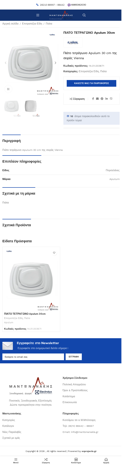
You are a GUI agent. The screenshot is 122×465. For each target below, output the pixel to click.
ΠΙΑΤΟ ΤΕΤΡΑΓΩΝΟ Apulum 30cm (25, 313)
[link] (69, 5)
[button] (5, 63)
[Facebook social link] (93, 98)
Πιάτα (49, 23)
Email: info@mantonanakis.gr (80, 432)
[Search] (84, 15)
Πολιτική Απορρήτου (74, 384)
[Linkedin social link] (106, 98)
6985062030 (78, 4)
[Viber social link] (111, 98)
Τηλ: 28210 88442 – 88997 (78, 425)
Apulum (8, 322)
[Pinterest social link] (102, 98)
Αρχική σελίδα (10, 23)
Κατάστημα (69, 396)
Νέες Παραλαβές (11, 432)
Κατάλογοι (8, 425)
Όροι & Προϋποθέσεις (75, 390)
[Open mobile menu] (38, 15)
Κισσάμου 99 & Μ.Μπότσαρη (79, 420)
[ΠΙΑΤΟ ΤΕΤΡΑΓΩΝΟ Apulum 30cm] (31, 279)
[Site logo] (61, 14)
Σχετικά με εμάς (11, 437)
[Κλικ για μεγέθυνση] (8, 89)
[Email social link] (97, 98)
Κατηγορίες (8, 420)
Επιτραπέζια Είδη (32, 23)
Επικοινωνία (70, 402)
